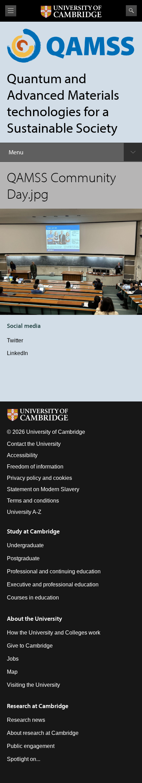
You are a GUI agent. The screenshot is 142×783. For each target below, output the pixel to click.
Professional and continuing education (54, 571)
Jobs (13, 659)
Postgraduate (23, 558)
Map (12, 672)
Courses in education (33, 597)
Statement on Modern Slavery (43, 489)
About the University (34, 618)
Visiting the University (33, 685)
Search (131, 10)
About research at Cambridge (43, 733)
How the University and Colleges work (53, 633)
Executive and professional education (53, 584)
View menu (10, 10)
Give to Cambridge (30, 646)
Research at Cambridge (37, 706)
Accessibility (22, 455)
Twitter (15, 340)
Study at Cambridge (33, 531)
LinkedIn (17, 353)
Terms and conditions (33, 501)
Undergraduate (25, 545)
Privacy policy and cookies (39, 478)
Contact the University (34, 444)
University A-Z (24, 512)
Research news (26, 720)
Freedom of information (35, 467)
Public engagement (30, 746)
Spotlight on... (23, 759)
